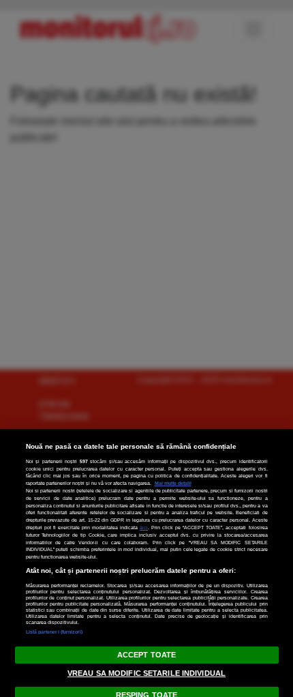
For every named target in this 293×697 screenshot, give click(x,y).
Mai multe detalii (173, 483)
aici (144, 527)
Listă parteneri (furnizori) (54, 632)
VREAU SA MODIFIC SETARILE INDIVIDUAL (146, 673)
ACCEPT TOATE (146, 655)
